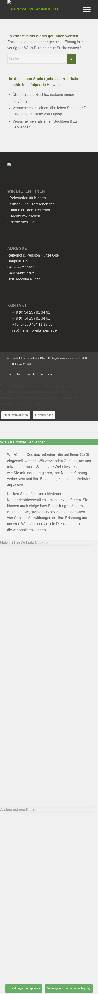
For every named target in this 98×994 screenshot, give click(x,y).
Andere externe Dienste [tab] (19, 810)
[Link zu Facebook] (80, 369)
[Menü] (84, 9)
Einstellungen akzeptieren (24, 988)
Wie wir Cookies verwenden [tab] (23, 442)
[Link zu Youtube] (87, 369)
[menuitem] (84, 9)
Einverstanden (44, 415)
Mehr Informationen (16, 415)
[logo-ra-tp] (40, 9)
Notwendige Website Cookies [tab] (24, 542)
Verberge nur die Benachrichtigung (68, 988)
